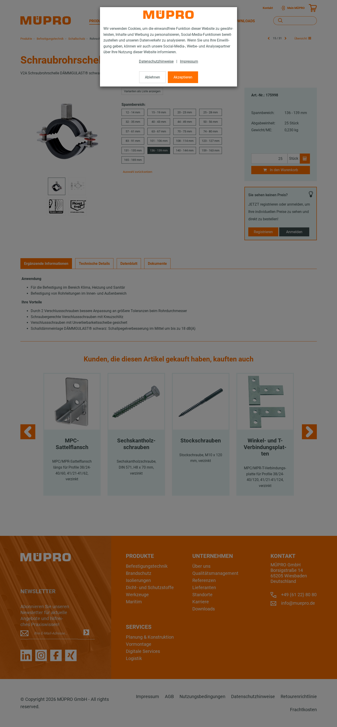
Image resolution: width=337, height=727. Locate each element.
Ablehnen (152, 77)
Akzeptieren (183, 77)
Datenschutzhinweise (156, 61)
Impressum (189, 61)
